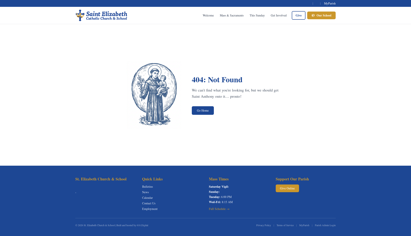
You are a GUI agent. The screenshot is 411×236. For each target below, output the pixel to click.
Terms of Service (285, 225)
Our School (324, 15)
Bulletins (147, 186)
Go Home (203, 110)
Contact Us (148, 203)
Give (299, 15)
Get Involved (279, 15)
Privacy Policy (263, 225)
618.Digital (142, 225)
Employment (150, 209)
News (145, 192)
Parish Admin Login (325, 225)
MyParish (330, 3)
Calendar (147, 198)
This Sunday (257, 15)
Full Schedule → (219, 209)
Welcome (208, 15)
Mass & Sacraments (232, 15)
